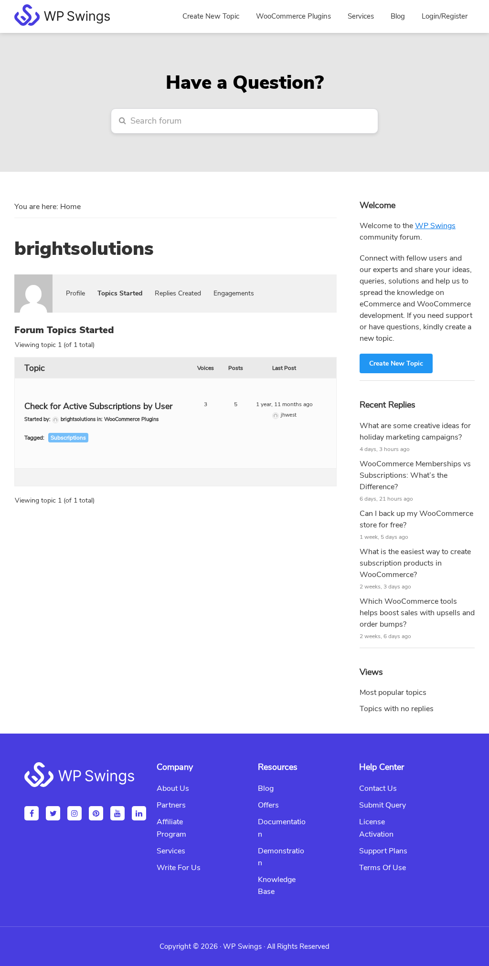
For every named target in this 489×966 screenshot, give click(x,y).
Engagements (233, 293)
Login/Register (445, 16)
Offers (268, 805)
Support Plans (383, 851)
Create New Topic (396, 363)
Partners (171, 805)
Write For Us (179, 867)
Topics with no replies (397, 709)
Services (171, 851)
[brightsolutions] (33, 278)
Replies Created (178, 293)
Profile (75, 293)
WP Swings (435, 225)
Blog (266, 788)
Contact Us (378, 788)
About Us (173, 788)
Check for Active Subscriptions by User (98, 406)
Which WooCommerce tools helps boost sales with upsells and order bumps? (417, 613)
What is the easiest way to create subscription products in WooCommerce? (415, 563)
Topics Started (119, 293)
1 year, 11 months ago (284, 404)
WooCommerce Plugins (131, 419)
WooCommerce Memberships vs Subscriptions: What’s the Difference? (415, 475)
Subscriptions (68, 437)
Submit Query (382, 805)
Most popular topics (393, 692)
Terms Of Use (382, 867)
